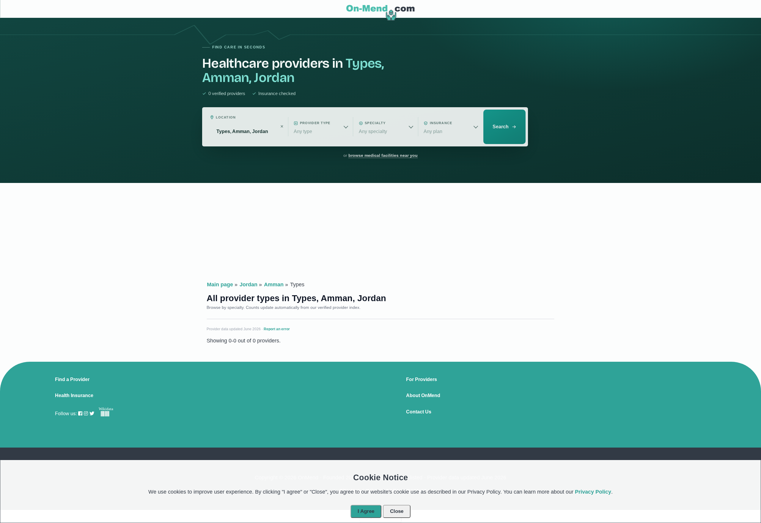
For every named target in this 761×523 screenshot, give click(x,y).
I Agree (366, 511)
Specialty (375, 123)
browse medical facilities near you (383, 155)
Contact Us (418, 412)
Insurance (441, 123)
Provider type (315, 123)
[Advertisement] (380, 233)
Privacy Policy (593, 492)
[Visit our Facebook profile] (80, 413)
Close (396, 511)
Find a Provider (72, 379)
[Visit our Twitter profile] (91, 413)
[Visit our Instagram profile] (86, 413)
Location (226, 117)
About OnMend (423, 395)
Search (501, 126)
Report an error (277, 329)
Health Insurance (74, 395)
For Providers (421, 379)
